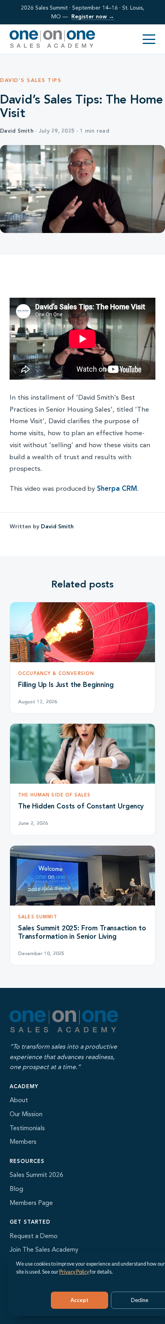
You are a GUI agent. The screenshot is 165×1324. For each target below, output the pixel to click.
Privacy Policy (74, 1272)
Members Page (31, 1203)
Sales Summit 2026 (36, 1175)
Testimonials (27, 1128)
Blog (16, 1189)
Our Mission (26, 1114)
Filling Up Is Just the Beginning (66, 685)
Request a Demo (34, 1236)
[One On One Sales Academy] (52, 39)
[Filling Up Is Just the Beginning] (82, 632)
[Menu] (149, 39)
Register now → (92, 16)
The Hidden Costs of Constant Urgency (81, 806)
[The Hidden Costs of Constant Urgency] (82, 754)
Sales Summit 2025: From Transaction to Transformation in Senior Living (82, 932)
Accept (79, 1300)
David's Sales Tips (30, 80)
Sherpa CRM (117, 488)
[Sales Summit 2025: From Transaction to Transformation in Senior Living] (82, 876)
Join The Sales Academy (44, 1249)
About (19, 1100)
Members (23, 1141)
